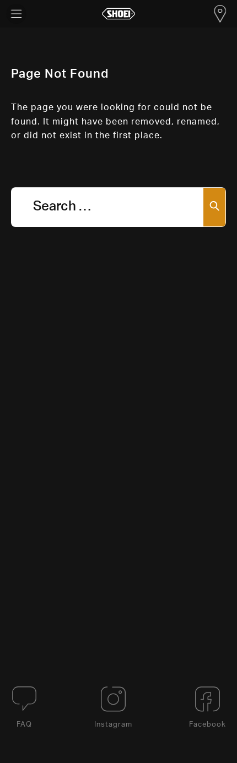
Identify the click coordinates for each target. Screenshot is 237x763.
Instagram (113, 724)
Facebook (207, 724)
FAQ (24, 724)
